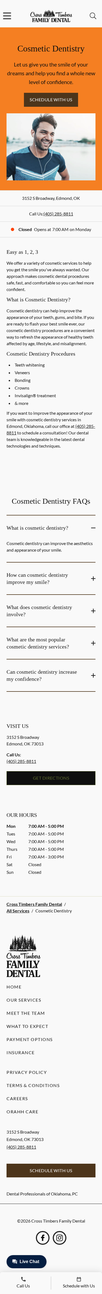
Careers (17, 1098)
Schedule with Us (51, 99)
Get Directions (51, 777)
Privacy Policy (27, 1072)
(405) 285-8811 (58, 213)
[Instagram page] (59, 1238)
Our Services (24, 999)
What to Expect (27, 1026)
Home (14, 986)
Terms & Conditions (33, 1085)
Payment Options (30, 1039)
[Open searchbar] (93, 16)
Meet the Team (26, 1013)
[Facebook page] (43, 1238)
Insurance (21, 1052)
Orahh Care (22, 1111)
